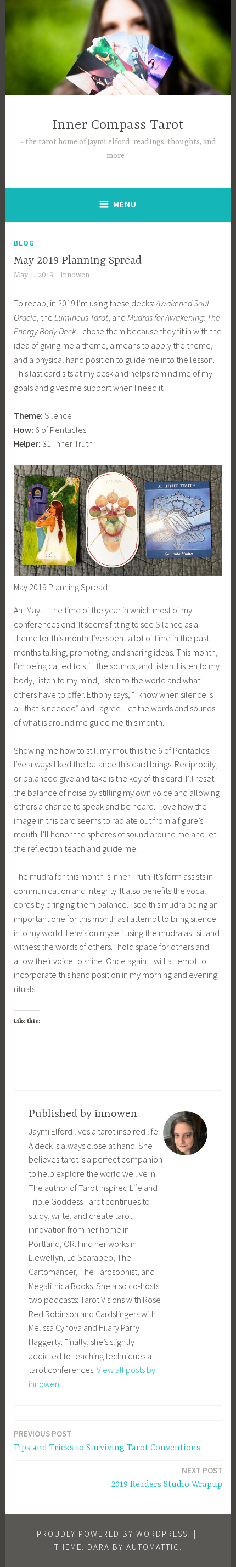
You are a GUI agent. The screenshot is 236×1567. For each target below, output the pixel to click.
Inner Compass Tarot (118, 125)
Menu (125, 204)
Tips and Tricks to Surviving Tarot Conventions (107, 1440)
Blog (24, 243)
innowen (75, 275)
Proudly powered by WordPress (112, 1534)
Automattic (152, 1547)
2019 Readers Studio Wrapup (166, 1477)
